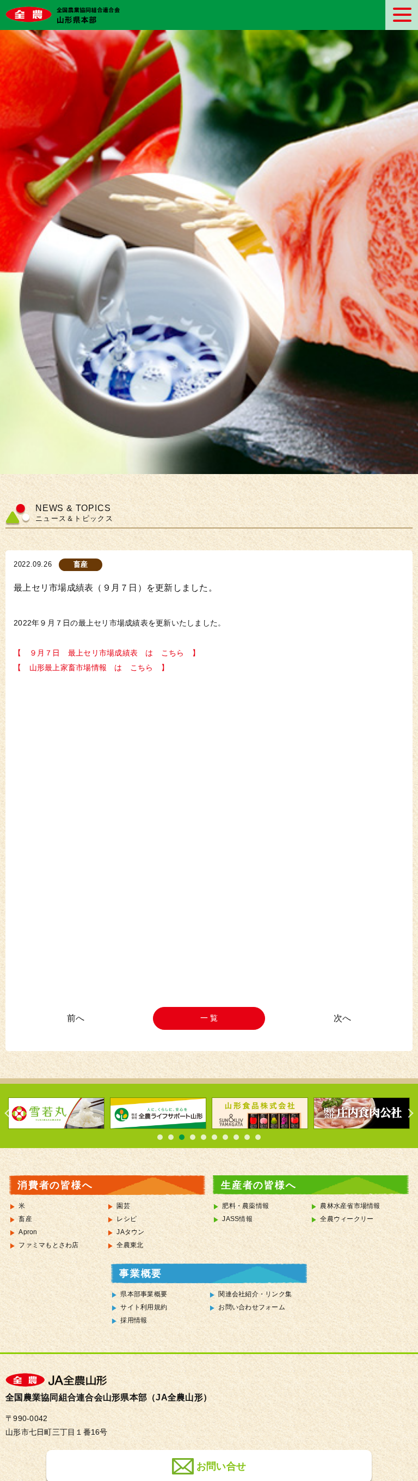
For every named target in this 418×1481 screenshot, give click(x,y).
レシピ (126, 1219)
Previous (11, 1113)
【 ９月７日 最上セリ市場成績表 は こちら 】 (107, 653)
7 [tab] (225, 1137)
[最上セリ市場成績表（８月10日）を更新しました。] (77, 1018)
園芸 (123, 1206)
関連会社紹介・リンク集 (255, 1294)
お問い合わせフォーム (251, 1307)
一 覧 (209, 1017)
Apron (28, 1232)
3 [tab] (182, 1137)
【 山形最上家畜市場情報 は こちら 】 (91, 668)
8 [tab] (236, 1137)
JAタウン (130, 1232)
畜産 (25, 1219)
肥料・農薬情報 (245, 1206)
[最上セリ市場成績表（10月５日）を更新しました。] (340, 1018)
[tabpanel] (69, 1113)
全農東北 (129, 1245)
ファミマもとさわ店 (48, 1245)
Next (407, 1113)
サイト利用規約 (143, 1307)
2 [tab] (171, 1137)
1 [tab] (160, 1137)
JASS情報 (237, 1219)
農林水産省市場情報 (350, 1206)
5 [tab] (203, 1137)
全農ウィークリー (346, 1219)
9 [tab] (247, 1137)
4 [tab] (192, 1137)
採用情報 (133, 1320)
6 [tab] (214, 1137)
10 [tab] (258, 1137)
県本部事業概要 (143, 1294)
